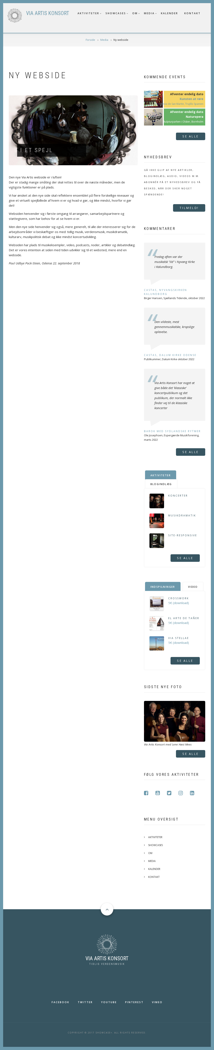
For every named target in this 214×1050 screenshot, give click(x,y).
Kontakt (192, 13)
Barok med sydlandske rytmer (172, 431)
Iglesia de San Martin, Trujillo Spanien (181, 104)
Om (135, 13)
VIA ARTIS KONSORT (47, 13)
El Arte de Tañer (183, 618)
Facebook (60, 1002)
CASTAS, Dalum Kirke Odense (170, 355)
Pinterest (134, 1002)
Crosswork (178, 598)
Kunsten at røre (191, 99)
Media (149, 13)
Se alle (190, 136)
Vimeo (157, 1002)
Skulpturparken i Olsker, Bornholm (183, 121)
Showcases (116, 13)
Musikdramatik (182, 515)
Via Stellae (178, 638)
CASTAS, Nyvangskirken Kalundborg (165, 292)
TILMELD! (189, 208)
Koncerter (178, 495)
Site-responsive (182, 535)
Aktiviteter (88, 13)
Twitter (85, 1002)
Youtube (109, 1002)
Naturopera (194, 117)
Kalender (169, 13)
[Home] (107, 944)
